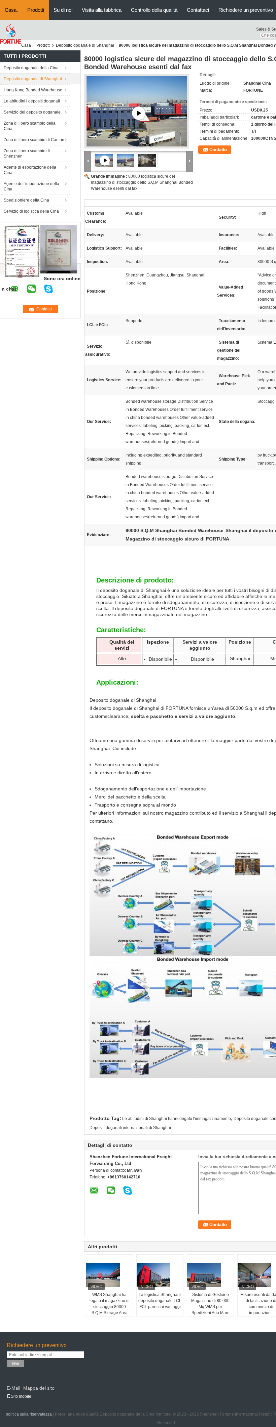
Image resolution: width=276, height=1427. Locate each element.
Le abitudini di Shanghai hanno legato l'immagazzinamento (176, 1118)
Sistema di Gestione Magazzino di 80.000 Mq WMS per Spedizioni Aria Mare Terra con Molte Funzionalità (210, 1309)
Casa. (11, 10)
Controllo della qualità (154, 10)
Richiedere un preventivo (245, 10)
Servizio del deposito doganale (32, 112)
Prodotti (35, 10)
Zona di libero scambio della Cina (30, 126)
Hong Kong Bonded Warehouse (33, 90)
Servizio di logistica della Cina (31, 211)
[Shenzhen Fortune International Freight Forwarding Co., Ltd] (10, 34)
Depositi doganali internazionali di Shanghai (130, 1127)
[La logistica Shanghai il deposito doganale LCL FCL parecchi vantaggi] (160, 1275)
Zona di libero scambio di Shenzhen (27, 153)
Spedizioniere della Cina (26, 200)
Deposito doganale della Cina (31, 68)
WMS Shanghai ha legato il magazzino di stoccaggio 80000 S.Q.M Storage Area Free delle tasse (110, 1306)
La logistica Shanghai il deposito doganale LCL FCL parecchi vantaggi (159, 1300)
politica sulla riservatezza (29, 1414)
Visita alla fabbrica (102, 10)
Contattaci (198, 10)
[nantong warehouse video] (138, 113)
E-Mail (13, 1388)
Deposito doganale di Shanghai (85, 45)
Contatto (218, 149)
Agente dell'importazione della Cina (31, 186)
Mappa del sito (39, 1388)
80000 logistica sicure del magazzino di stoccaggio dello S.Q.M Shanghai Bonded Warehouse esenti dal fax (142, 182)
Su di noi (63, 10)
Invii (15, 1363)
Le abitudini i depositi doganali (32, 101)
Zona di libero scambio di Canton (34, 139)
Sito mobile (21, 1396)
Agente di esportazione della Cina (30, 170)
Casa (26, 45)
